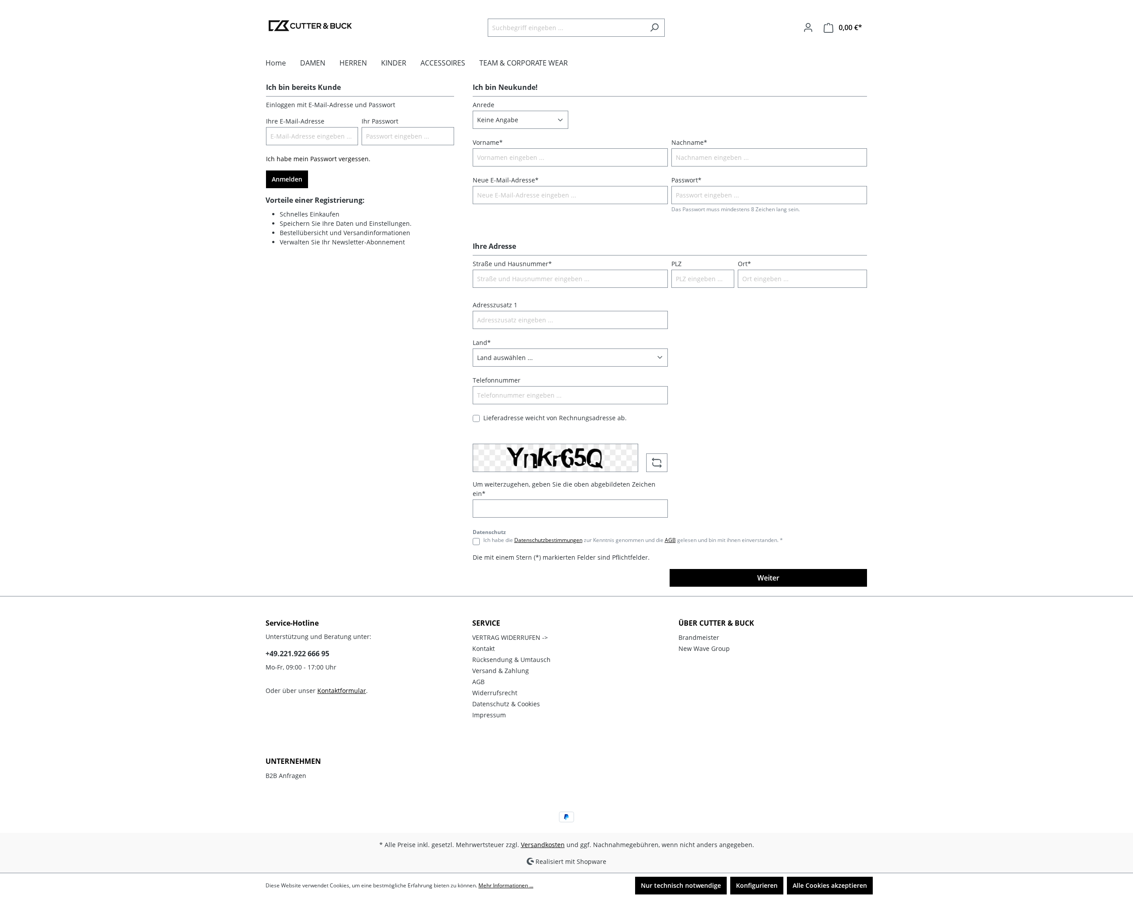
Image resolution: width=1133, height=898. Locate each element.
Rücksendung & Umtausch (511, 659)
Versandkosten (543, 844)
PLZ (676, 263)
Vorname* (488, 142)
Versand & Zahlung (500, 670)
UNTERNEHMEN (293, 761)
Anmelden (287, 179)
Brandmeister (698, 637)
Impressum (489, 715)
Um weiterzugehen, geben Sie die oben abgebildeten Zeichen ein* (564, 489)
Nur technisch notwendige (681, 885)
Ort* (744, 263)
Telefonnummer (496, 380)
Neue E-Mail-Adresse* (506, 180)
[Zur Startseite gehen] (310, 25)
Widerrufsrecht (494, 693)
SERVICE (486, 623)
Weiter (768, 578)
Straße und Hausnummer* (512, 263)
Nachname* (689, 142)
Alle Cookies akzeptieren (830, 885)
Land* (482, 342)
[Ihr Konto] (808, 27)
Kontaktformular (341, 690)
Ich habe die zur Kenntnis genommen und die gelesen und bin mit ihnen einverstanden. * (633, 540)
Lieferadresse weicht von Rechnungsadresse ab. (555, 418)
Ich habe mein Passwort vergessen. (318, 159)
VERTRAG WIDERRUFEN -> (510, 637)
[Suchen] (654, 28)
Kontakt (483, 648)
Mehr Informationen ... (505, 885)
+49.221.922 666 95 (297, 653)
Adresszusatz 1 (495, 305)
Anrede (483, 105)
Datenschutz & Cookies (506, 704)
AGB (670, 540)
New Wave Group (704, 648)
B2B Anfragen (286, 775)
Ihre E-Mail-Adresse (295, 121)
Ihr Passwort (380, 121)
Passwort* (686, 180)
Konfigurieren (757, 885)
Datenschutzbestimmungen (548, 540)
